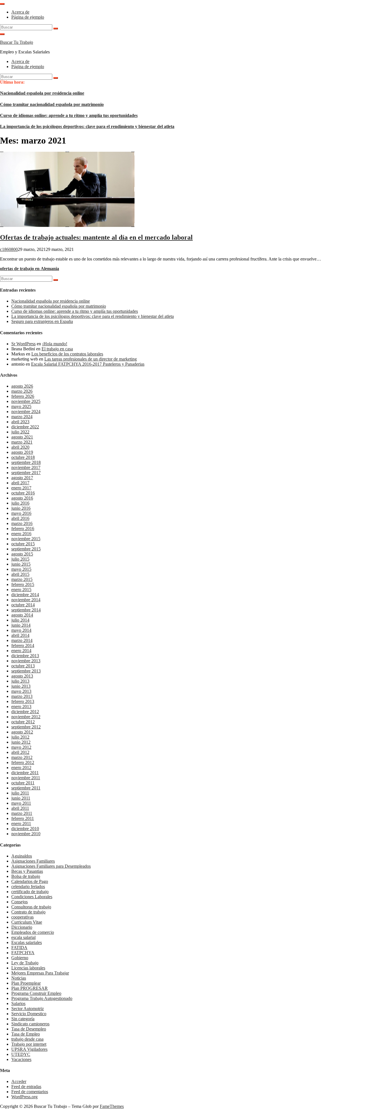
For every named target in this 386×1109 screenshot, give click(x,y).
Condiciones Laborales (31, 896)
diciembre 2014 (25, 594)
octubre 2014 (23, 604)
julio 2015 (20, 559)
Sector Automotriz (27, 1008)
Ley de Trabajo (24, 962)
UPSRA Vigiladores (29, 1049)
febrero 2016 (22, 528)
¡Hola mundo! (54, 343)
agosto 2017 (22, 477)
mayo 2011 (21, 803)
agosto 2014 (22, 615)
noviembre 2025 (25, 401)
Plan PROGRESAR (29, 988)
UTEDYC (20, 1054)
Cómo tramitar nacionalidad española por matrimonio (52, 104)
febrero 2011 (22, 818)
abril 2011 (20, 808)
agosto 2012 (22, 732)
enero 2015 (21, 589)
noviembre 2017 (25, 467)
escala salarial (23, 937)
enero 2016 (21, 533)
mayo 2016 (21, 513)
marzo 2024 (21, 416)
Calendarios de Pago (29, 881)
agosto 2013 (22, 676)
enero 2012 (21, 767)
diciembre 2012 (25, 711)
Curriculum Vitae (26, 922)
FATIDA (19, 947)
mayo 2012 (21, 747)
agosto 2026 (22, 386)
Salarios (18, 1003)
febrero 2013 (22, 701)
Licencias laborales (28, 967)
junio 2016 (21, 508)
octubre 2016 (23, 493)
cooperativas (22, 917)
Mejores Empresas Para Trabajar (40, 973)
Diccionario (21, 927)
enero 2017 (21, 487)
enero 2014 (21, 650)
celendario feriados (28, 886)
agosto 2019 (22, 452)
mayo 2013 (21, 691)
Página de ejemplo (27, 17)
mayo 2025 (21, 406)
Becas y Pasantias (27, 871)
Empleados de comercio (32, 932)
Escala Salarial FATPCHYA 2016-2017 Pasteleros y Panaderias (87, 364)
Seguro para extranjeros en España (42, 321)
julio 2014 (20, 620)
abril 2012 (20, 752)
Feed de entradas (26, 1086)
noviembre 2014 (25, 599)
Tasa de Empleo (25, 1034)
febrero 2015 (22, 584)
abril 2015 (20, 574)
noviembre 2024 (25, 411)
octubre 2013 (23, 665)
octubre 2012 (23, 721)
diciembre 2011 (25, 772)
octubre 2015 (23, 543)
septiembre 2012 (26, 726)
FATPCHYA (22, 952)
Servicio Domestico (28, 1013)
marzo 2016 (21, 523)
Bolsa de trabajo (25, 876)
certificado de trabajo (30, 891)
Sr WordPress (23, 343)
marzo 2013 (21, 696)
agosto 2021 (22, 437)
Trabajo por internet (28, 1044)
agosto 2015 (22, 554)
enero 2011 (21, 823)
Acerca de (20, 12)
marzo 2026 (21, 391)
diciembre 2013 (25, 655)
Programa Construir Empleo (36, 993)
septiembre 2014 (26, 609)
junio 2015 (21, 564)
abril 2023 (20, 421)
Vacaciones (21, 1059)
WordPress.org (24, 1096)
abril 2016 (20, 518)
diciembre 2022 (25, 426)
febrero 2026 (22, 396)
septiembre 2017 (26, 472)
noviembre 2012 (25, 716)
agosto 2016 (22, 498)
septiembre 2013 (26, 671)
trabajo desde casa (27, 1039)
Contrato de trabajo (28, 912)
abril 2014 (20, 635)
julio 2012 (20, 737)
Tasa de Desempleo (28, 1028)
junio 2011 (20, 798)
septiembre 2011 (25, 787)
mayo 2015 (21, 569)
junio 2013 (21, 686)
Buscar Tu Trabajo (16, 42)
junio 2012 (21, 742)
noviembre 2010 (25, 833)
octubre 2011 (22, 782)
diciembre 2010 (25, 828)
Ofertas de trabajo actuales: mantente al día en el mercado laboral (96, 237)
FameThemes (112, 1106)
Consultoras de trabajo (31, 906)
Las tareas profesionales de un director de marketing (90, 359)
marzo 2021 (21, 442)
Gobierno (19, 957)
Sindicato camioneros (30, 1023)
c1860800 (9, 249)
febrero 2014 (22, 645)
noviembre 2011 (25, 777)
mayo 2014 (21, 630)
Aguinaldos (21, 856)
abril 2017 (20, 482)
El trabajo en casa (57, 348)
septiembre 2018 (26, 462)
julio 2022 (20, 431)
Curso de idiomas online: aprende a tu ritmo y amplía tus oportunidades (69, 115)
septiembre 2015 (26, 548)
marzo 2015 (21, 579)
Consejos (19, 901)
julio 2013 (20, 681)
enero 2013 (21, 706)
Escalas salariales (26, 942)
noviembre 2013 (25, 660)
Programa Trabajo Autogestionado (41, 998)
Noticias (18, 978)
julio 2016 (20, 503)
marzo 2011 (21, 813)
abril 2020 (20, 447)
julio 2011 (20, 793)
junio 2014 (21, 625)
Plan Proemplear (26, 983)
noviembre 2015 (25, 538)
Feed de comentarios (29, 1091)
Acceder (18, 1081)
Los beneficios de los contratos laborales (67, 353)
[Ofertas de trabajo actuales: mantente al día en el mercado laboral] (67, 225)
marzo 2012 (21, 757)
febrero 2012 (22, 762)
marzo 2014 (21, 640)
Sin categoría (22, 1018)
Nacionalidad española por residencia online (42, 93)
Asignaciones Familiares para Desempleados (51, 866)
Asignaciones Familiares (33, 861)
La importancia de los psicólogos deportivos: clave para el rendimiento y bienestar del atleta (87, 126)
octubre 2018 (23, 457)
